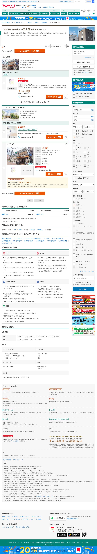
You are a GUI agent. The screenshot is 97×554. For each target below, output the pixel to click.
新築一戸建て (35, 13)
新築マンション (14, 13)
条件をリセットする (89, 57)
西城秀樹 (89, 1)
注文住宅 (53, 13)
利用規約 (40, 542)
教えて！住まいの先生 (22, 527)
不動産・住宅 (6, 516)
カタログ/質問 (73, 13)
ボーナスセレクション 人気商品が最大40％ (41, 7)
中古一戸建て (44, 13)
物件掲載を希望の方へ (51, 542)
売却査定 (64, 13)
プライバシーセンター (29, 542)
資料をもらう (54, 97)
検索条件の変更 (78, 103)
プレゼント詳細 (14, 441)
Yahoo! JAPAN (64, 1)
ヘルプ (71, 1)
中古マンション (25, 13)
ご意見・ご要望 (70, 542)
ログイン (24, 7)
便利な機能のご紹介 (73, 519)
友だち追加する (59, 518)
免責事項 (61, 542)
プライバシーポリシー (13, 542)
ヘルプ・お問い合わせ (83, 542)
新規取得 (33, 5)
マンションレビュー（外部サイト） (45, 496)
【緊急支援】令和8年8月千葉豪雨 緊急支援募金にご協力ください (21, 1)
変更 (92, 110)
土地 (58, 13)
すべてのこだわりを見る (87, 271)
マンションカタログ (8, 527)
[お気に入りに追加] (66, 97)
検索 (93, 1)
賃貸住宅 (5, 13)
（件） (6, 214)
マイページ (85, 72)
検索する (85, 289)
